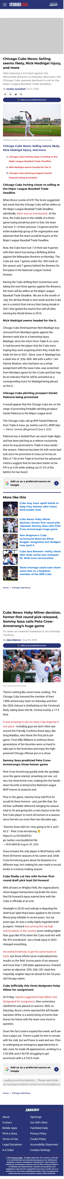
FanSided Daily (39, 1128)
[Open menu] (5, 4)
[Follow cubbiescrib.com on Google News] (56, 483)
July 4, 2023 (45, 429)
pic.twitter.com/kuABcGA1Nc (20, 840)
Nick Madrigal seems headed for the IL (30, 167)
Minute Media (17, 1158)
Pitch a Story (9, 1133)
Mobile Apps (9, 1128)
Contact (7, 1122)
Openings (35, 1117)
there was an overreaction (32, 213)
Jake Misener (13, 640)
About (6, 1117)
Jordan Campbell (15, 88)
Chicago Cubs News (21, 588)
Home (6, 588)
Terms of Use (10, 1139)
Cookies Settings (40, 1150)
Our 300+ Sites (38, 1122)
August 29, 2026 (29, 844)
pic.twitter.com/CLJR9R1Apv (43, 425)
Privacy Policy (38, 1133)
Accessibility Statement (44, 1144)
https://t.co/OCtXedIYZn (17, 835)
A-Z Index (8, 1150)
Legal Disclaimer (12, 1144)
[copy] (21, 94)
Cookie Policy (38, 1139)
